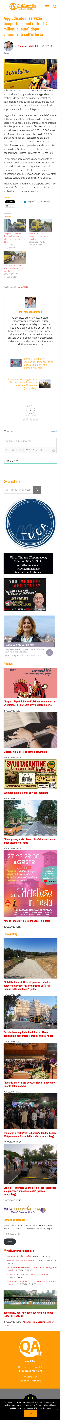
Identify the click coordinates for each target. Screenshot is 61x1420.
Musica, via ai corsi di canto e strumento (25, 751)
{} (37, 450)
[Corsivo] (9, 449)
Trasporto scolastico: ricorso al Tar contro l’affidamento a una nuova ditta (15, 237)
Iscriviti (10, 1241)
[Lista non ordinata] (23, 449)
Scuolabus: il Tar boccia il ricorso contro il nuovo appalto (40, 236)
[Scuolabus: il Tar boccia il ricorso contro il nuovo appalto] (40, 225)
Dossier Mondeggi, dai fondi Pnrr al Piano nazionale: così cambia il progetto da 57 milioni (29, 1034)
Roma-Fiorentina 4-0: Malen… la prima (25, 1260)
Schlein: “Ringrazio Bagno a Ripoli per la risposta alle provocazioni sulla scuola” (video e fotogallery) (30, 1191)
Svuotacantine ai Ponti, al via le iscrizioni (26, 792)
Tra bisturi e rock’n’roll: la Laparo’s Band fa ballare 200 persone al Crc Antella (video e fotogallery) (30, 1135)
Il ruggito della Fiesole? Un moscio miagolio (27, 1274)
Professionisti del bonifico (19, 1256)
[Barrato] (16, 449)
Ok (30, 1413)
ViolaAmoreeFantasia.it (20, 1250)
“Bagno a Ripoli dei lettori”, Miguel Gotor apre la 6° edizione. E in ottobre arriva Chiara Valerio (29, 703)
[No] (57, 1409)
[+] (40, 450)
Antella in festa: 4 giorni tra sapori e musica (27, 920)
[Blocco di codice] (30, 449)
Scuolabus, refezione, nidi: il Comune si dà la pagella (13, 268)
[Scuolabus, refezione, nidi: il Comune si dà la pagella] (15, 257)
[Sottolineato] (13, 449)
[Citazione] (26, 449)
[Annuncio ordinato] (20, 449)
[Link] (33, 449)
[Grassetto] (6, 449)
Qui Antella (23, 286)
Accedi (54, 431)
